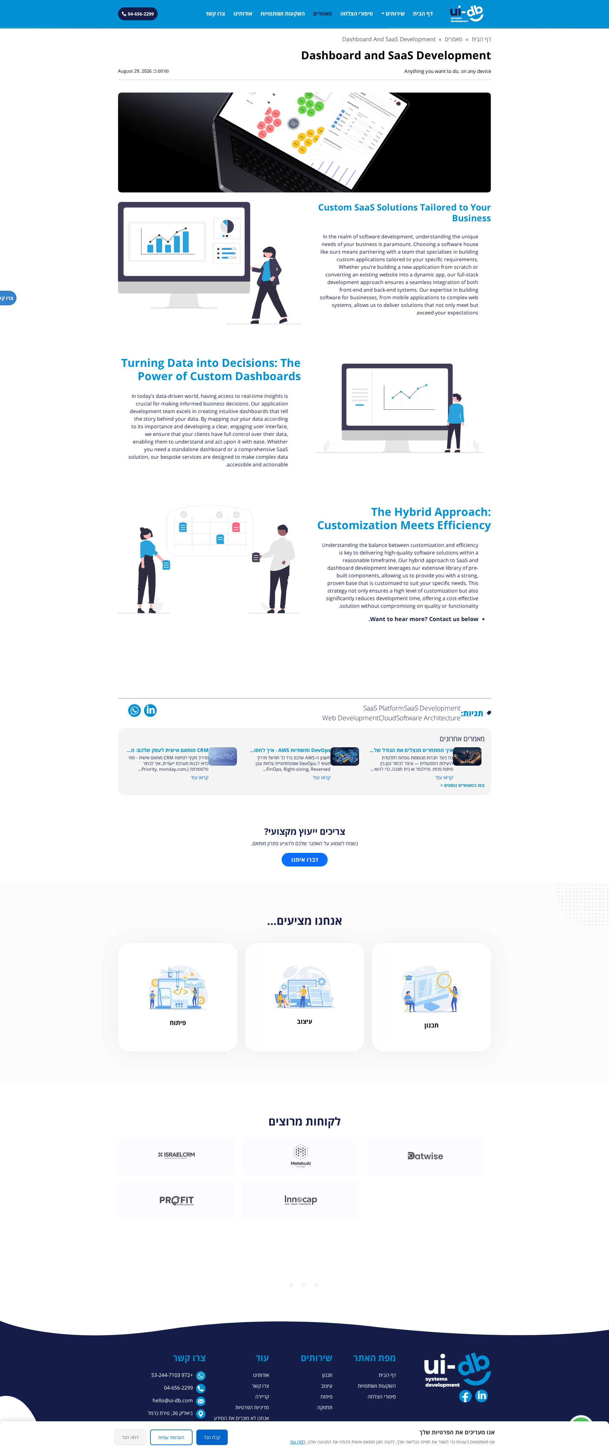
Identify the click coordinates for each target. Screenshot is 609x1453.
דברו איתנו (304, 859)
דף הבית (423, 13)
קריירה (262, 1396)
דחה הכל (130, 1437)
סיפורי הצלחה (356, 13)
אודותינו (242, 13)
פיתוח (326, 1396)
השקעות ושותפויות (282, 13)
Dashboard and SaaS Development (388, 39)
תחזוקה (324, 1407)
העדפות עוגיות (171, 1437)
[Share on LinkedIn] (150, 710)
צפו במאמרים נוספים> (462, 785)
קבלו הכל (212, 1437)
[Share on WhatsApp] (134, 710)
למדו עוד (297, 1442)
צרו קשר (215, 13)
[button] (467, 13)
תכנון (327, 1375)
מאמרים (322, 13)
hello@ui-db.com (173, 1400)
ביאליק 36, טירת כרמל (170, 1413)
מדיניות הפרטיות (252, 1407)
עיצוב (326, 1385)
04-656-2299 (178, 1387)
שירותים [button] (395, 13)
